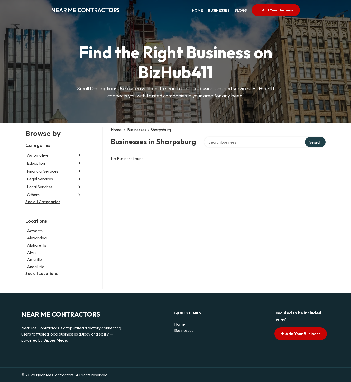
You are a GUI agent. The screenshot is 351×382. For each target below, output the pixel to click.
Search (315, 142)
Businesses (218, 10)
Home (197, 10)
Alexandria (37, 237)
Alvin (31, 252)
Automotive (37, 155)
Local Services (40, 186)
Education (36, 163)
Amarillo (34, 259)
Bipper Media (55, 340)
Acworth (35, 230)
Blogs (241, 10)
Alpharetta (36, 245)
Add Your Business (277, 10)
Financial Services (42, 171)
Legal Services (40, 178)
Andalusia (35, 266)
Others (33, 194)
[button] (79, 155)
